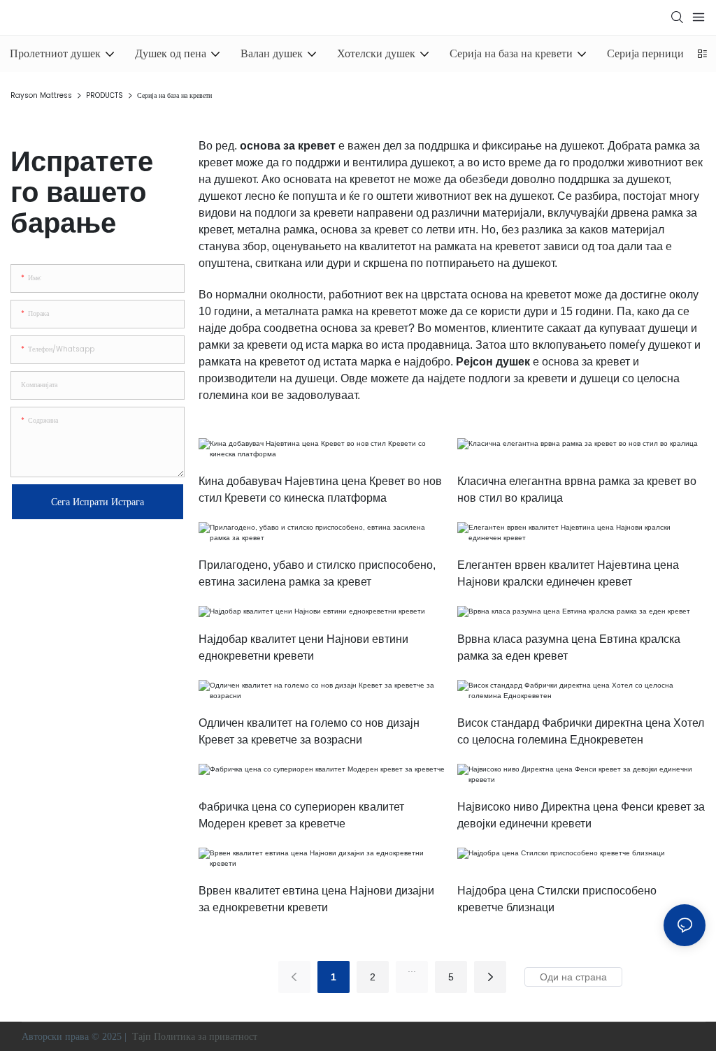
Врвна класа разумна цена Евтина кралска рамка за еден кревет (568, 647)
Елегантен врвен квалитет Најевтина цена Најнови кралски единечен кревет (568, 573)
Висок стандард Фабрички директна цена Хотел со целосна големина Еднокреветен (580, 731)
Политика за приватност (207, 1036)
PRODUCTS (104, 95)
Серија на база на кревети (174, 95)
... (412, 968)
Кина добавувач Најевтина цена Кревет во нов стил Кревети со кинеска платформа (320, 489)
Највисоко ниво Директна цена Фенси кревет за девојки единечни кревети (581, 815)
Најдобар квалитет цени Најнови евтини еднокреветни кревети (303, 647)
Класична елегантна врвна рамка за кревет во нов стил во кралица (576, 489)
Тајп (141, 1036)
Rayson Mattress (41, 95)
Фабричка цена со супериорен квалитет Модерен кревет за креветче (301, 815)
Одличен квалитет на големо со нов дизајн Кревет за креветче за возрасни (309, 731)
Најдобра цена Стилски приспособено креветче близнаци (557, 899)
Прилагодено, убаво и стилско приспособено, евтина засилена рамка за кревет (317, 573)
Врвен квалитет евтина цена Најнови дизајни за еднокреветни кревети (316, 899)
